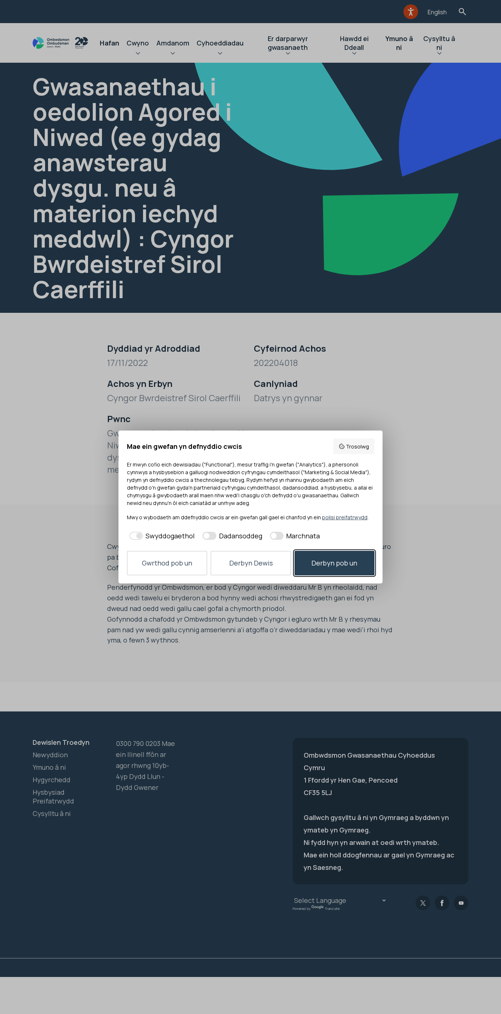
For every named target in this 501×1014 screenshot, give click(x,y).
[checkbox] (161, 536)
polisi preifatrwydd (344, 517)
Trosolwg (357, 446)
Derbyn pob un (334, 563)
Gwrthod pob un (167, 563)
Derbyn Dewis (251, 563)
